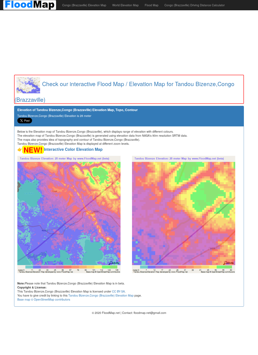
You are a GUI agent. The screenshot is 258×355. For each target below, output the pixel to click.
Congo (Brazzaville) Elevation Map (84, 5)
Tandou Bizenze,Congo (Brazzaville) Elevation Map (101, 295)
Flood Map (151, 5)
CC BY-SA (118, 291)
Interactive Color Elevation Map (73, 149)
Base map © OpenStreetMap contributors (43, 299)
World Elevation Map (125, 5)
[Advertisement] (129, 42)
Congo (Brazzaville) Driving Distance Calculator (194, 5)
